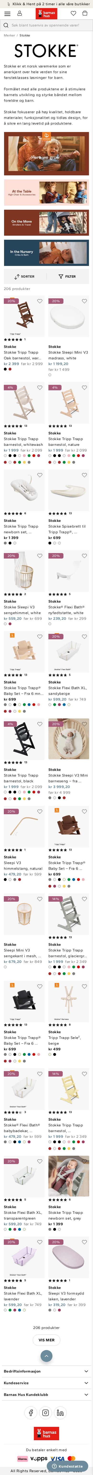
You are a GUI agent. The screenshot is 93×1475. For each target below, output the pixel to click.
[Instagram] (45, 1412)
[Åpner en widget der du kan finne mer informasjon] (67, 1467)
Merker (9, 35)
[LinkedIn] (60, 1412)
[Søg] (6, 25)
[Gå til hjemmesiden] (46, 14)
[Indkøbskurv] (85, 13)
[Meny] (7, 13)
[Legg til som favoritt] (40, 301)
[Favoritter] (73, 13)
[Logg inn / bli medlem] (19, 13)
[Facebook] (30, 1412)
